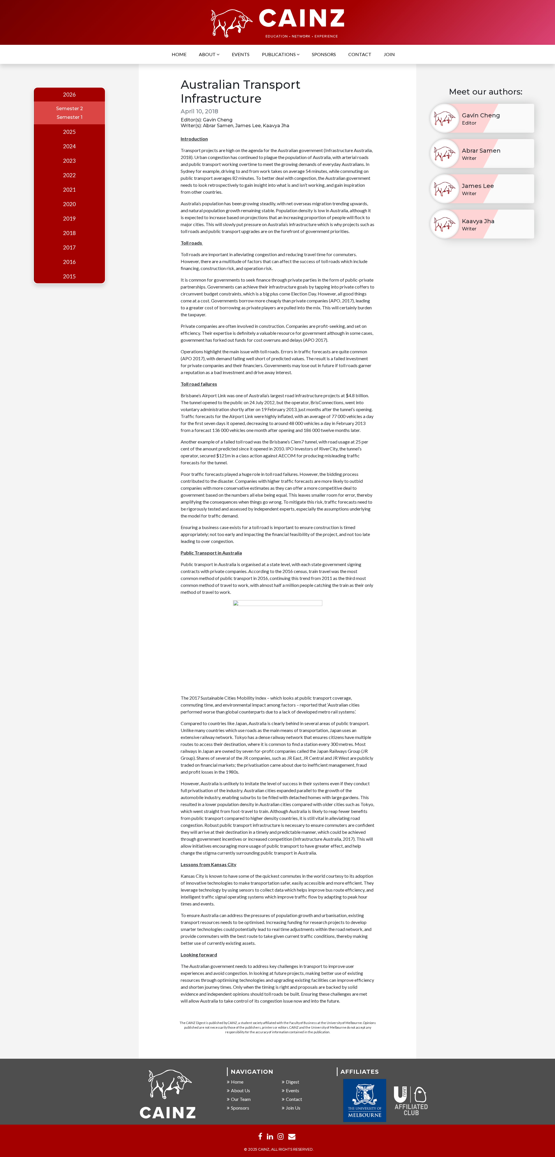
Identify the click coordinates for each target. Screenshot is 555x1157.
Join (389, 54)
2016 (69, 262)
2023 (69, 161)
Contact (359, 54)
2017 (69, 247)
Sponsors (324, 54)
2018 (69, 233)
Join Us (293, 1107)
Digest (292, 1081)
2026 (69, 94)
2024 (69, 146)
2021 (69, 189)
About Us (240, 1090)
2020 (69, 204)
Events (240, 54)
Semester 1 (69, 117)
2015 (69, 276)
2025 (69, 132)
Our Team (241, 1099)
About (208, 54)
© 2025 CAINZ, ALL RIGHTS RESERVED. (279, 1149)
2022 (69, 175)
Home (179, 54)
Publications (279, 54)
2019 (69, 218)
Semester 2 (69, 108)
